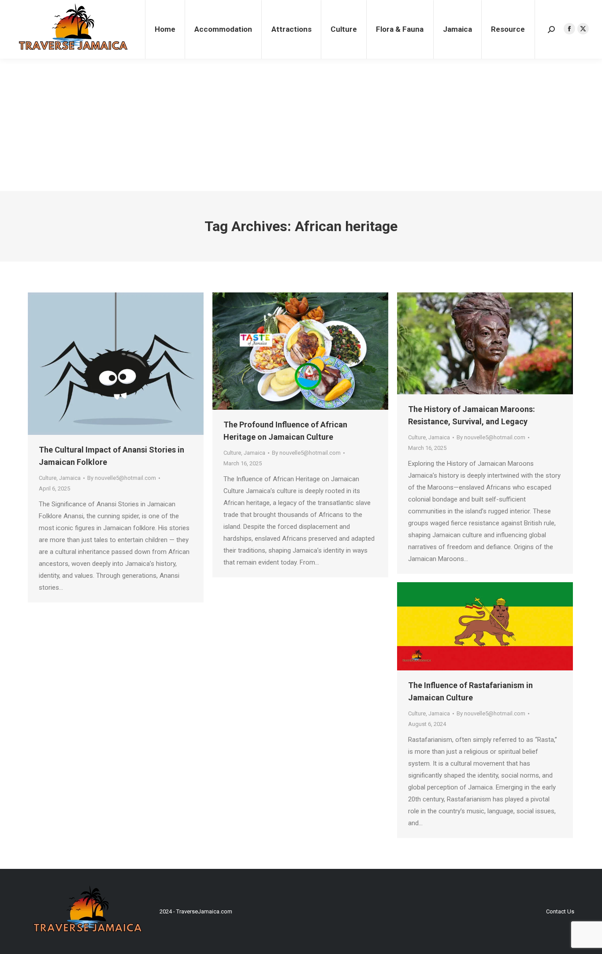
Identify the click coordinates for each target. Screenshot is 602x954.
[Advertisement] (301, 125)
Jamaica (70, 478)
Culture (47, 478)
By (121, 478)
